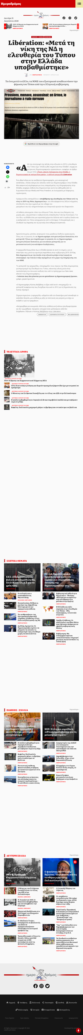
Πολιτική (36, 1002)
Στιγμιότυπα (49, 1010)
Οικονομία (48, 1002)
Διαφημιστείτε (73, 1018)
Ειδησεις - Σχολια (37, 37)
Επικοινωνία (59, 1018)
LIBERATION (42, 314)
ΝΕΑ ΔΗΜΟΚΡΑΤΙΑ (73, 314)
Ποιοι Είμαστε (9, 1018)
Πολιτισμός (23, 1010)
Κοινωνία (73, 1002)
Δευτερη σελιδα (16, 855)
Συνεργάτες (64, 1010)
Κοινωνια (48, 37)
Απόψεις (23, 1002)
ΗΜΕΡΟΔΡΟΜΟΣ (37, 75)
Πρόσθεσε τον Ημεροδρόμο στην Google (43, 144)
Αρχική (12, 1002)
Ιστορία (35, 1010)
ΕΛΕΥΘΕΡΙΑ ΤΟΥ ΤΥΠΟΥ (57, 314)
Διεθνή (61, 1002)
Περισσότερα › (74, 30)
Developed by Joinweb (71, 1028)
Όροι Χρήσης (24, 1018)
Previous (5, 26)
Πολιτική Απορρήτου (41, 1018)
